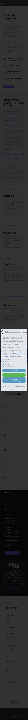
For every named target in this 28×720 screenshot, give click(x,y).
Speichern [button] (14, 370)
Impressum (14, 389)
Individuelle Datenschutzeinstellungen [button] (14, 380)
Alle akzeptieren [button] (14, 375)
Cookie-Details (6, 386)
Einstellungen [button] (5, 356)
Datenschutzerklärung (18, 353)
